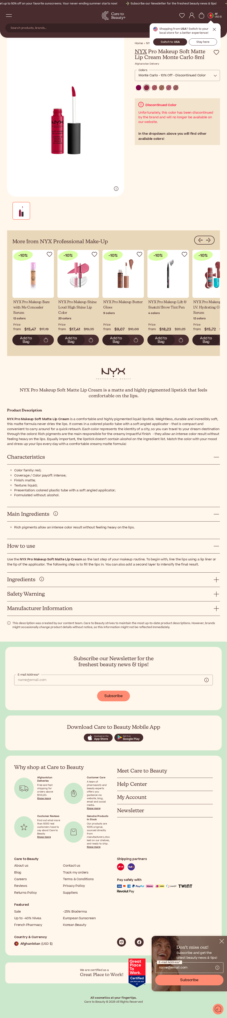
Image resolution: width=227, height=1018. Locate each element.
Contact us (71, 865)
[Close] (221, 941)
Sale (17, 911)
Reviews (20, 886)
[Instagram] (121, 942)
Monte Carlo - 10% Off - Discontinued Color (172, 75)
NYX (141, 51)
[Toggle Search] (17, 15)
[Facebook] (139, 942)
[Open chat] (218, 1009)
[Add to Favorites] (216, 52)
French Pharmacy (28, 925)
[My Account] (191, 15)
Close (214, 29)
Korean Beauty (74, 925)
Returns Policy (25, 892)
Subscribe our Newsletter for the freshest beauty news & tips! (174, 4)
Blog (17, 872)
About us (21, 865)
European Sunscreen (79, 918)
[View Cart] (201, 15)
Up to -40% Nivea (27, 918)
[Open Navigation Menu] (8, 15)
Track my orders (75, 872)
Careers (20, 879)
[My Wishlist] (182, 15)
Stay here (202, 42)
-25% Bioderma (75, 911)
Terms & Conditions (78, 879)
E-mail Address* (28, 674)
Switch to (170, 42)
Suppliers (70, 892)
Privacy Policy (74, 886)
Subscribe (113, 696)
